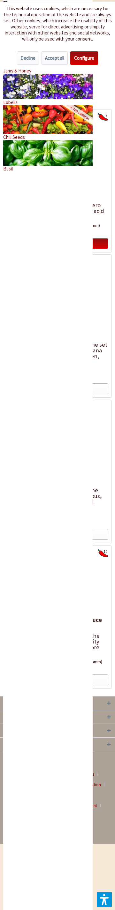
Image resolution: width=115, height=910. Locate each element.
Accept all (54, 58)
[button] (104, 899)
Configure (84, 58)
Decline (27, 58)
